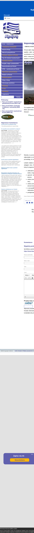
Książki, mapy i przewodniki (10, 63)
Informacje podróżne (8, 83)
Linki (16, 351)
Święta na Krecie (7, 74)
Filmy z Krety (6, 80)
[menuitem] (27, 275)
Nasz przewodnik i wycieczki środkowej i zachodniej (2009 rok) (11, 107)
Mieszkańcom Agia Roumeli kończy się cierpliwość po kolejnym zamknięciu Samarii (11, 173)
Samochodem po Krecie (9, 66)
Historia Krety (6, 49)
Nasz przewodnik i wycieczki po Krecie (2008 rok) (12, 111)
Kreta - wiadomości (8, 44)
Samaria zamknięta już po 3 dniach (9, 189)
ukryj (32, 454)
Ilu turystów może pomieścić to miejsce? (10, 128)
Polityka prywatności (28, 351)
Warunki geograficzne (8, 52)
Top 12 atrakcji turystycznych (11, 58)
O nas (4, 88)
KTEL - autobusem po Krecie (10, 69)
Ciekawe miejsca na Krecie (10, 55)
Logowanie (5, 94)
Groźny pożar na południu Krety (8, 124)
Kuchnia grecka (7, 77)
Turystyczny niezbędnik (9, 46)
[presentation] (27, 275)
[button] (25, 278)
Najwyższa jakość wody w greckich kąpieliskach (9, 168)
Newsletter (5, 91)
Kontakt (20, 351)
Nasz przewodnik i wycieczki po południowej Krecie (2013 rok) (12, 102)
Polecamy (5, 85)
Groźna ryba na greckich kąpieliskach (9, 159)
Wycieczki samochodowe (9, 72)
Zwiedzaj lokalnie (7, 60)
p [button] (25, 296)
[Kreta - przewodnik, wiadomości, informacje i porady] (11, 31)
